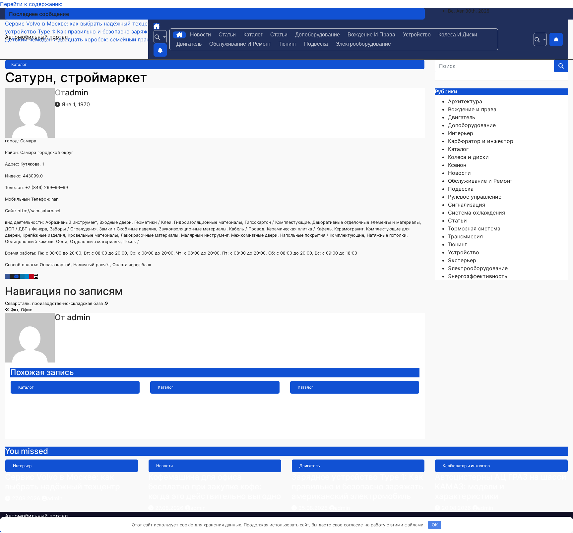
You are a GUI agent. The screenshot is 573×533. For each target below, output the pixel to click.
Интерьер (460, 133)
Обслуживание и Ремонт (240, 43)
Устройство (417, 34)
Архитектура (465, 101)
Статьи (227, 34)
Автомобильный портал (36, 36)
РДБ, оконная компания (336, 398)
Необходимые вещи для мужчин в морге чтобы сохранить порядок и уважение (74, 408)
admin (76, 92)
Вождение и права (371, 34)
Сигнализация (466, 204)
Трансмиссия (465, 236)
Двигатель (189, 43)
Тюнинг (287, 43)
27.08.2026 (27, 498)
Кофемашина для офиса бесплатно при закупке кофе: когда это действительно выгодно (214, 486)
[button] (160, 36)
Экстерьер (462, 260)
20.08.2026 (457, 508)
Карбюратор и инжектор (480, 141)
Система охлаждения (476, 212)
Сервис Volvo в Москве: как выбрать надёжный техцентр (62, 481)
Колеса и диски (457, 34)
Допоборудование (317, 34)
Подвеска (316, 43)
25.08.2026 (313, 508)
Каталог (253, 34)
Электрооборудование (363, 43)
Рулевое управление (474, 196)
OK (435, 524)
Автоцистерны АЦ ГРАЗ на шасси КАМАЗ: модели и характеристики (500, 486)
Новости (200, 34)
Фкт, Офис (20, 309)
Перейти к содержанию (31, 4)
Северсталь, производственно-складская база (54, 303)
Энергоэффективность (477, 276)
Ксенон (457, 165)
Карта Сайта (174, 398)
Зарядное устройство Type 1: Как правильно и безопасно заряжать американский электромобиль (357, 486)
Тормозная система (474, 228)
